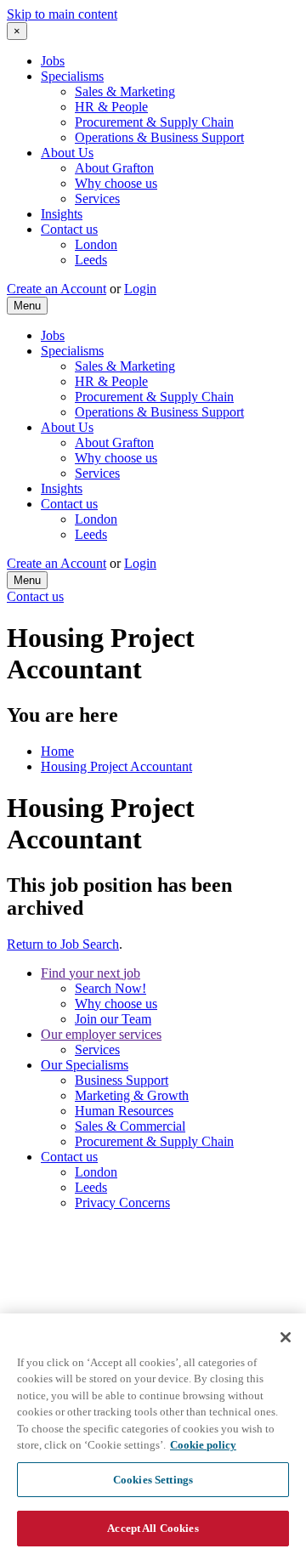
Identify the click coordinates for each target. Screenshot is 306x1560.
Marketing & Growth (132, 1095)
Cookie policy (203, 1444)
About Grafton (114, 168)
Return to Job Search (63, 944)
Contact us (69, 229)
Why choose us (116, 183)
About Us (67, 152)
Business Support (121, 1080)
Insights (61, 214)
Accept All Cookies (152, 1528)
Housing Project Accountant (116, 766)
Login (140, 288)
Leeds (91, 259)
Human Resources (124, 1110)
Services (97, 198)
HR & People (111, 106)
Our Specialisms (84, 1065)
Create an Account (56, 288)
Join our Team (113, 1019)
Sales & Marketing (125, 91)
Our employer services (101, 1034)
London (96, 244)
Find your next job (90, 973)
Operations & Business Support (159, 137)
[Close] (285, 1337)
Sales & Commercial (130, 1126)
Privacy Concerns (122, 1202)
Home (57, 751)
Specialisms (72, 76)
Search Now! (110, 988)
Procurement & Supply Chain (154, 122)
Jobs (53, 61)
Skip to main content (62, 14)
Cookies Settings (153, 1479)
